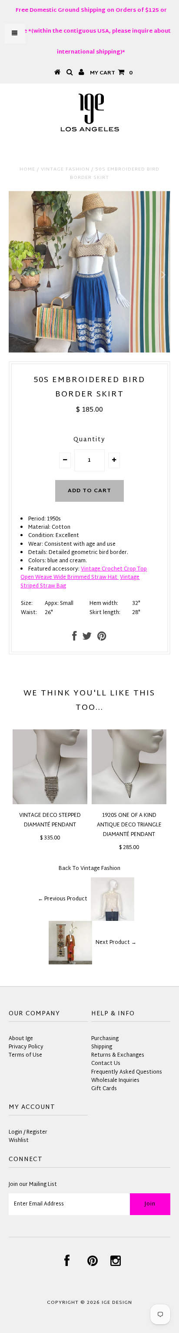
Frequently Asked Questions (126, 1072)
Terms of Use (25, 1055)
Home (27, 169)
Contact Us (105, 1063)
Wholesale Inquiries (115, 1080)
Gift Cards (104, 1089)
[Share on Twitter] (87, 638)
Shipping (101, 1047)
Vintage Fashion (65, 169)
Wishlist (19, 1140)
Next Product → (116, 942)
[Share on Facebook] (74, 638)
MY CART (111, 73)
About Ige (21, 1039)
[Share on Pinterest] (101, 638)
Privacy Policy (26, 1047)
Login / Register (28, 1132)
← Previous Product (62, 899)
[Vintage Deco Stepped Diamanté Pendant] (50, 803)
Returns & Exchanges (117, 1055)
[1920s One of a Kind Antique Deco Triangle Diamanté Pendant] (129, 803)
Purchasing (105, 1039)
